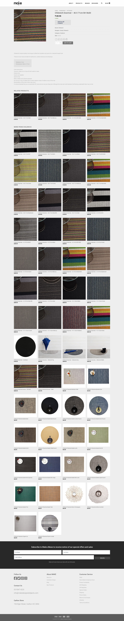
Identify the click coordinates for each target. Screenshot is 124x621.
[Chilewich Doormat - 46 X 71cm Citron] (25, 170)
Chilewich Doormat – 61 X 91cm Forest (95, 242)
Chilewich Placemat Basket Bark (21, 418)
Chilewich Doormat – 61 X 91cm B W (95, 213)
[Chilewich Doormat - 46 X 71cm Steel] (25, 104)
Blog (48, 582)
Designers (95, 3)
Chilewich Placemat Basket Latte (70, 448)
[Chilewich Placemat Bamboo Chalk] (74, 376)
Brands (87, 3)
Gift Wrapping (82, 585)
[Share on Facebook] (56, 39)
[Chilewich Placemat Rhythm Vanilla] (49, 523)
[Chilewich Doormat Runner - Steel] (49, 376)
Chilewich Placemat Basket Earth (21, 448)
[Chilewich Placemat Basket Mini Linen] (74, 464)
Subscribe (102, 558)
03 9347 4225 (19, 590)
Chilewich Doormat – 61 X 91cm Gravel (22, 271)
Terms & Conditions (84, 602)
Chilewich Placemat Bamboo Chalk (70, 389)
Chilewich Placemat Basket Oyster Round (96, 477)
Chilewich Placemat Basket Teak (45, 507)
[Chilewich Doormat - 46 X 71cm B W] (25, 141)
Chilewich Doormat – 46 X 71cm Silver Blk (47, 213)
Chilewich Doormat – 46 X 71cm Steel (22, 118)
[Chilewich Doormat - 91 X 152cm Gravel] (25, 317)
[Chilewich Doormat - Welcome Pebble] (98, 346)
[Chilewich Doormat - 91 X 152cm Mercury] (49, 317)
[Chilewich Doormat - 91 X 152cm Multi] (98, 317)
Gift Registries (82, 587)
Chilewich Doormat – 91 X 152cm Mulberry (72, 330)
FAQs (80, 577)
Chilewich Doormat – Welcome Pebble (95, 360)
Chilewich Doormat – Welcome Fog (46, 360)
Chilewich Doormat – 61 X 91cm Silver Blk (23, 301)
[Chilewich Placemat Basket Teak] (49, 493)
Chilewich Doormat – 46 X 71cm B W (22, 154)
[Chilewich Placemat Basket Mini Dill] (98, 435)
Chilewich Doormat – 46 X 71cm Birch (46, 154)
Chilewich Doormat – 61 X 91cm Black (46, 242)
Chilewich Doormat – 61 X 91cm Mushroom (96, 271)
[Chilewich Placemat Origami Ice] (25, 523)
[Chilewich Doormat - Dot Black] (25, 346)
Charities (81, 600)
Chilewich (61, 28)
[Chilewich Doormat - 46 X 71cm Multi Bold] (98, 170)
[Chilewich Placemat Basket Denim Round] (98, 405)
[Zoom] (15, 39)
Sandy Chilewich (64, 30)
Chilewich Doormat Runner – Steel (45, 389)
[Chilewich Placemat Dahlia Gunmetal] (98, 493)
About (71, 3)
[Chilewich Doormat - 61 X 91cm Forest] (98, 229)
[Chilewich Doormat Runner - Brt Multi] (25, 376)
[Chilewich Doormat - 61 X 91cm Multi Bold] (98, 104)
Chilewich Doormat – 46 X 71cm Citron (22, 183)
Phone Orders (82, 595)
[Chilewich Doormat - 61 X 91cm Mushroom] (98, 258)
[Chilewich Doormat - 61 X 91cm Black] (49, 229)
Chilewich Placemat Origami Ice (21, 536)
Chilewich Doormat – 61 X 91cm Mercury (47, 271)
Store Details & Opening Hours (87, 580)
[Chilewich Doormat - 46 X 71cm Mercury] (49, 104)
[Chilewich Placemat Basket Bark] (25, 405)
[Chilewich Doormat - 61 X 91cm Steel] (49, 288)
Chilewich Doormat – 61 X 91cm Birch (22, 242)
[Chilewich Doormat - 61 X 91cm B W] (98, 199)
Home (56, 10)
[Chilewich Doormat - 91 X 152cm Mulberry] (74, 317)
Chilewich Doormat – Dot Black (21, 360)
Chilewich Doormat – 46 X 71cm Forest (47, 183)
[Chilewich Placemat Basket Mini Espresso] (25, 464)
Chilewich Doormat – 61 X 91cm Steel (46, 301)
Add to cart (68, 43)
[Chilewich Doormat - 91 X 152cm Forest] (98, 288)
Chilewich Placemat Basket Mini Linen (71, 477)
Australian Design (51, 580)
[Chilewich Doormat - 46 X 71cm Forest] (49, 170)
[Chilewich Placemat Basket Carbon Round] (74, 405)
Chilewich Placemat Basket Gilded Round (47, 448)
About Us (49, 577)
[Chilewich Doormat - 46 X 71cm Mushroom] (25, 199)
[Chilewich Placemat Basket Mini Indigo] (49, 464)
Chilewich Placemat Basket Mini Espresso (23, 477)
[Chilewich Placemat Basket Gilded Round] (49, 435)
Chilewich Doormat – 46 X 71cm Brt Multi (96, 154)
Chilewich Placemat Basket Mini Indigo (46, 477)
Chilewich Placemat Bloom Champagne (71, 507)
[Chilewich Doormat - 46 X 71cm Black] (74, 141)
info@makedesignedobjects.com (26, 593)
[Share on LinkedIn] (66, 39)
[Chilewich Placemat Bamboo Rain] (98, 376)
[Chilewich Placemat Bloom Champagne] (74, 493)
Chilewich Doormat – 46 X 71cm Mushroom (23, 213)
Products (79, 3)
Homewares (62, 10)
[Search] (101, 3)
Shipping (81, 592)
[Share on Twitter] (59, 39)
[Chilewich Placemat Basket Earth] (25, 435)
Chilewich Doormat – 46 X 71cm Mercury (47, 118)
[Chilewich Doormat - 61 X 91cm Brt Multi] (74, 104)
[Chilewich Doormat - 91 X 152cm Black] (74, 288)
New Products (50, 585)
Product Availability (84, 582)
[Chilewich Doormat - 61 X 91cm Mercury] (49, 258)
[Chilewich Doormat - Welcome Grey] (74, 346)
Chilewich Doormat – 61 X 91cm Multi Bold (96, 118)
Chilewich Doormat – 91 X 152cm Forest (96, 301)
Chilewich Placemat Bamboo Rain (94, 389)
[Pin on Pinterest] (64, 39)
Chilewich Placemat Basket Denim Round (96, 418)
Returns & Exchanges (84, 597)
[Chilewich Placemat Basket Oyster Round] (98, 464)
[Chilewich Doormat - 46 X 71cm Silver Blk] (49, 199)
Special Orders (83, 590)
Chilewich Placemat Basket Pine (21, 507)
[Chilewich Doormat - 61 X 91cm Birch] (25, 229)
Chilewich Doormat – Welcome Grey (71, 360)
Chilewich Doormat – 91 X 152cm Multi (95, 330)
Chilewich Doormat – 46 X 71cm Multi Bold (96, 183)
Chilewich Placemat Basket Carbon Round (72, 418)
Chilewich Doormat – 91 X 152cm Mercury (47, 330)
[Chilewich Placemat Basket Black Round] (49, 405)
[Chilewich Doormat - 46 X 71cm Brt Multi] (98, 141)
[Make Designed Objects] (18, 3)
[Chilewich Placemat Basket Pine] (25, 493)
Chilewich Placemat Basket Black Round (47, 418)
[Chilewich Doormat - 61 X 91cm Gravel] (25, 258)
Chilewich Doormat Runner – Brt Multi (22, 389)
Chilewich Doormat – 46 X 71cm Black (71, 154)
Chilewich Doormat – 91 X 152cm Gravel (23, 330)
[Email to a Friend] (61, 39)
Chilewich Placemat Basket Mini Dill (95, 448)
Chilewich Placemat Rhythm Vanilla (46, 536)
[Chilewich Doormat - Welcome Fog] (49, 346)
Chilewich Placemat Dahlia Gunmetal (95, 507)
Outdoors (69, 10)
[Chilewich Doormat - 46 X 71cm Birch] (49, 141)
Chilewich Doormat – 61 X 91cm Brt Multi (72, 118)
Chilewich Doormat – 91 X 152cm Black (71, 301)
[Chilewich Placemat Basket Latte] (74, 435)
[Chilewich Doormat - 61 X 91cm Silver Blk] (25, 288)
